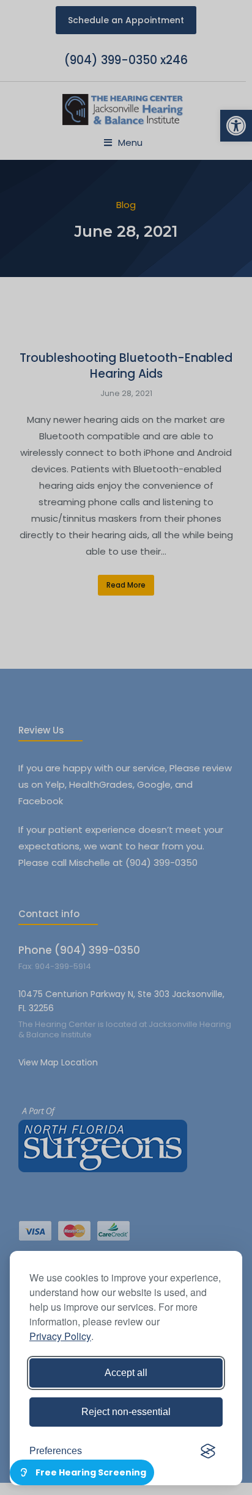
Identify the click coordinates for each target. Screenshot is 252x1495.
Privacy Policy (60, 1336)
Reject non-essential (126, 1412)
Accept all (126, 1372)
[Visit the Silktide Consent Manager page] (208, 1451)
